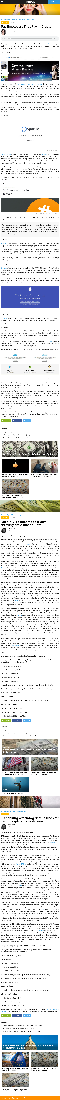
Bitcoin (19, 19)
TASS (19, 591)
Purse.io (3, 243)
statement (15, 645)
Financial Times (21, 864)
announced (29, 84)
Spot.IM (44, 154)
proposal (53, 843)
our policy (16, 1098)
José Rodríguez (11, 528)
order (20, 615)
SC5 (13, 217)
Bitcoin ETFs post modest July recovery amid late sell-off (18, 438)
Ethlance (4, 268)
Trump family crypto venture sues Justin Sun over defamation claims (22, 432)
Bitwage (50, 341)
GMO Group (21, 84)
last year (39, 84)
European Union (15, 811)
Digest (8, 515)
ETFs (12, 515)
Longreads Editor (12, 31)
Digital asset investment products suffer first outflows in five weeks (21, 736)
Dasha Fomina (11, 30)
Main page (3, 19)
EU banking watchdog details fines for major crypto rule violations (21, 435)
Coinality (4, 318)
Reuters (19, 885)
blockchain (47, 44)
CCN (11, 412)
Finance (9, 19)
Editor (9, 530)
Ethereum (24, 19)
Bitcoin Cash (14, 19)
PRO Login (54, 2)
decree (17, 600)
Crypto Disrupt (6, 154)
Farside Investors (25, 544)
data (42, 909)
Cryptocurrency (30, 19)
